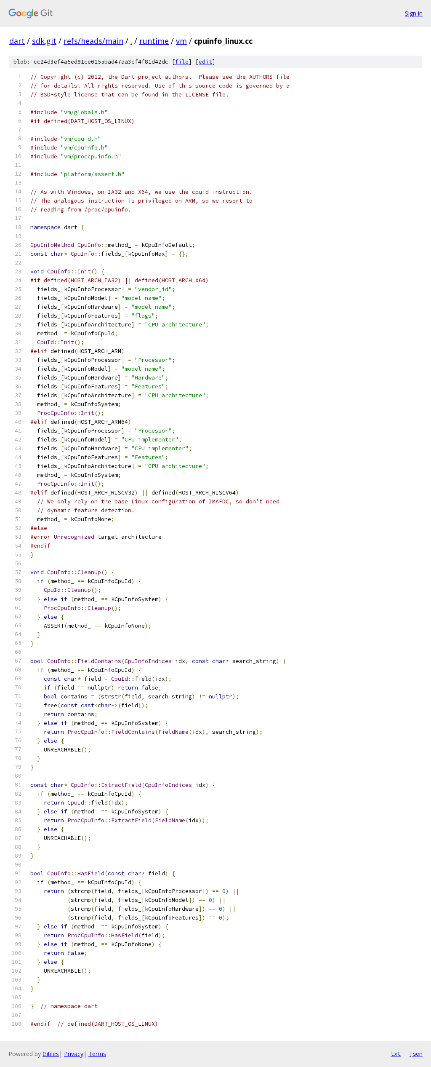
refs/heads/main (93, 41)
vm (181, 41)
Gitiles (51, 1054)
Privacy (73, 1054)
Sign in (414, 13)
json (416, 1053)
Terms (97, 1054)
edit (205, 61)
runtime (154, 41)
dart (17, 41)
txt (396, 1053)
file (182, 61)
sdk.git (44, 41)
